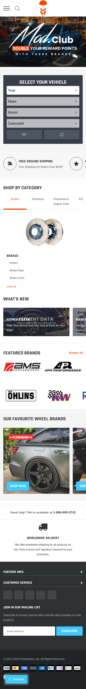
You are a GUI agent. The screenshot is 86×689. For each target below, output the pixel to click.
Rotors (14, 263)
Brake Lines (17, 278)
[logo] (43, 8)
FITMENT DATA (18, 319)
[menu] (6, 8)
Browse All (76, 352)
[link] (44, 232)
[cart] (80, 8)
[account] (69, 8)
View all (11, 286)
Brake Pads (17, 270)
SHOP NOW (18, 486)
